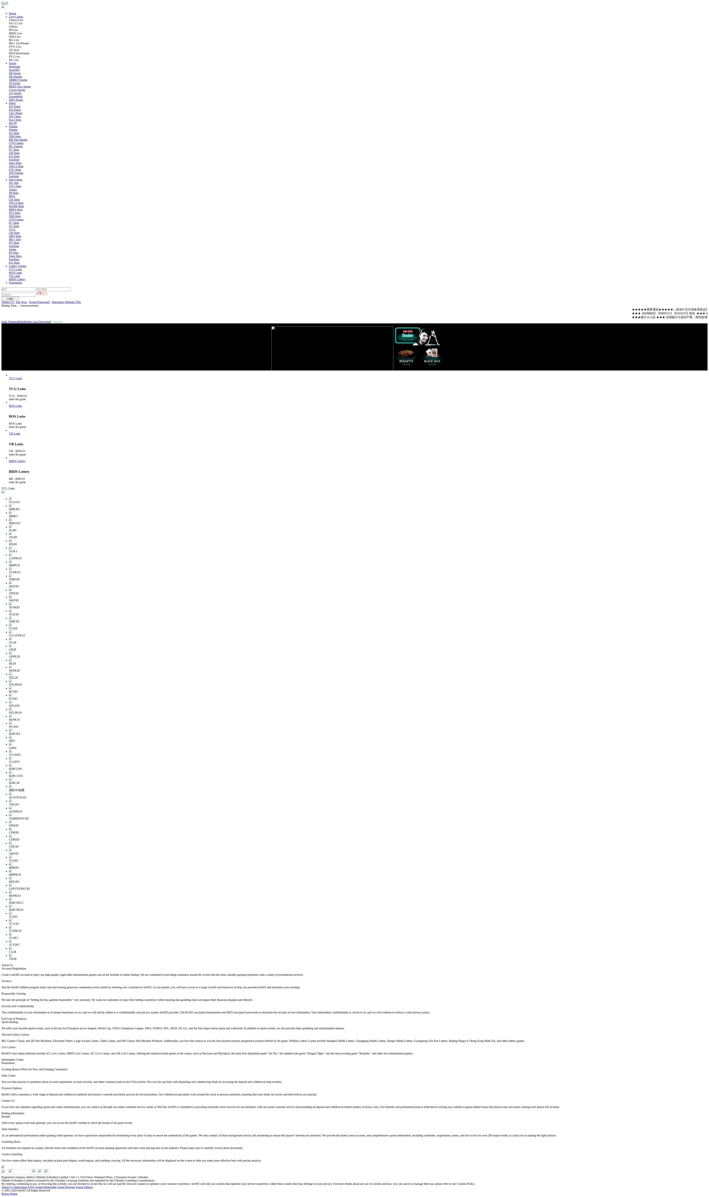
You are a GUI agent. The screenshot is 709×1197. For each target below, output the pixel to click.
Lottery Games (17, 266)
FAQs (31, 1187)
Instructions (20, 1187)
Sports (12, 63)
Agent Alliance (84, 1187)
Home (12, 13)
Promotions (15, 282)
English (68, 321)
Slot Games (15, 179)
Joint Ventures (9, 321)
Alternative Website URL (66, 302)
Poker (12, 103)
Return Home (9, 1193)
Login (10, 298)
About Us (7, 1187)
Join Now (21, 302)
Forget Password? (39, 302)
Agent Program (66, 1187)
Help (21, 321)
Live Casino (16, 16)
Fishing (13, 126)
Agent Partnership (45, 1187)
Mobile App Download (37, 321)
